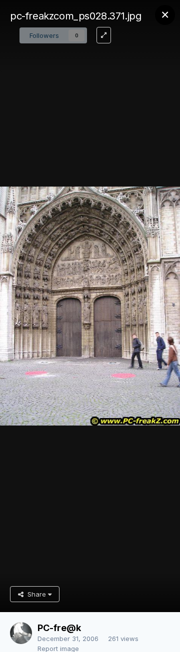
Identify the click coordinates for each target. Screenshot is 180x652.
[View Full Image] (103, 35)
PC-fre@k (59, 628)
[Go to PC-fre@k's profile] (21, 633)
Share (36, 594)
